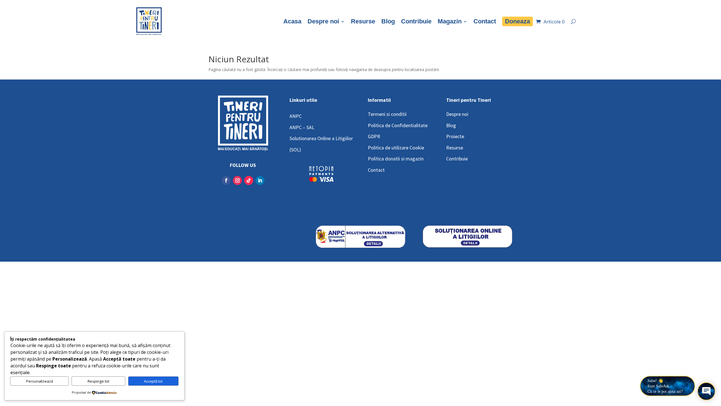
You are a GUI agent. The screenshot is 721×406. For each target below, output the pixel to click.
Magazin (450, 21)
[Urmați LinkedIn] (259, 180)
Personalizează (39, 381)
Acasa (292, 21)
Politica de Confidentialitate (398, 125)
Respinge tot (98, 381)
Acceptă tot (153, 381)
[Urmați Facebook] (226, 180)
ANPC (296, 116)
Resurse (363, 21)
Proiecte (455, 136)
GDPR (374, 136)
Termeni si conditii (387, 114)
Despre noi (323, 21)
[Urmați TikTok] (248, 180)
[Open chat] (706, 391)
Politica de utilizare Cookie (396, 147)
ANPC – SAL (302, 127)
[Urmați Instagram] (237, 180)
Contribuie (416, 21)
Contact (484, 21)
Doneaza (517, 21)
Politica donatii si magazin (396, 158)
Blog (388, 21)
